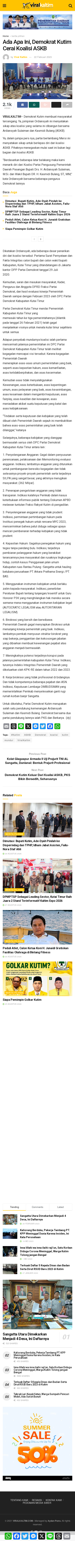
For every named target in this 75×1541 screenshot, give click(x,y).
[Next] (41, 239)
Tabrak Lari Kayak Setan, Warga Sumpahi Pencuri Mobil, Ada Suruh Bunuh (41, 1395)
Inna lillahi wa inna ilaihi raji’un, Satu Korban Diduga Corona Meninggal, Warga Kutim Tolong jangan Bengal (46, 1251)
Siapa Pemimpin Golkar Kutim (24, 229)
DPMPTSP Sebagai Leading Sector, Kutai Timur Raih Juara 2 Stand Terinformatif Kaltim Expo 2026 (37, 213)
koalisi (54, 734)
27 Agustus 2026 (12, 905)
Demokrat (40, 734)
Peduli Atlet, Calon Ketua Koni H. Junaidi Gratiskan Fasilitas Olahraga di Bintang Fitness (37, 221)
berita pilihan (18, 35)
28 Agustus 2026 (12, 853)
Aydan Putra (54, 1520)
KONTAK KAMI (54, 1500)
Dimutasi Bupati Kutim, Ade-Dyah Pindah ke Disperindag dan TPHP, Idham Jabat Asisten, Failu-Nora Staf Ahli (37, 203)
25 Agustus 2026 (12, 1004)
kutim (65, 734)
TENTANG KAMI (19, 1500)
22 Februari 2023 (43, 57)
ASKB (27, 734)
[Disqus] (37, 1060)
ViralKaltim (23, 740)
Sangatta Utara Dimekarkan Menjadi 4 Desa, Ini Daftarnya (26, 1336)
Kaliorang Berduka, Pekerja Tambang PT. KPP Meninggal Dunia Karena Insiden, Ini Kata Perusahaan (45, 1234)
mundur (9, 740)
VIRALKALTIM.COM (23, 1520)
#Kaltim (15, 734)
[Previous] (34, 239)
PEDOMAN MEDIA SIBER (37, 1502)
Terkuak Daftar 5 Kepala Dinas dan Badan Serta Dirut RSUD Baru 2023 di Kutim (40, 1383)
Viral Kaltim (20, 57)
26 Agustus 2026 (12, 956)
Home (6, 35)
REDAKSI (37, 1500)
